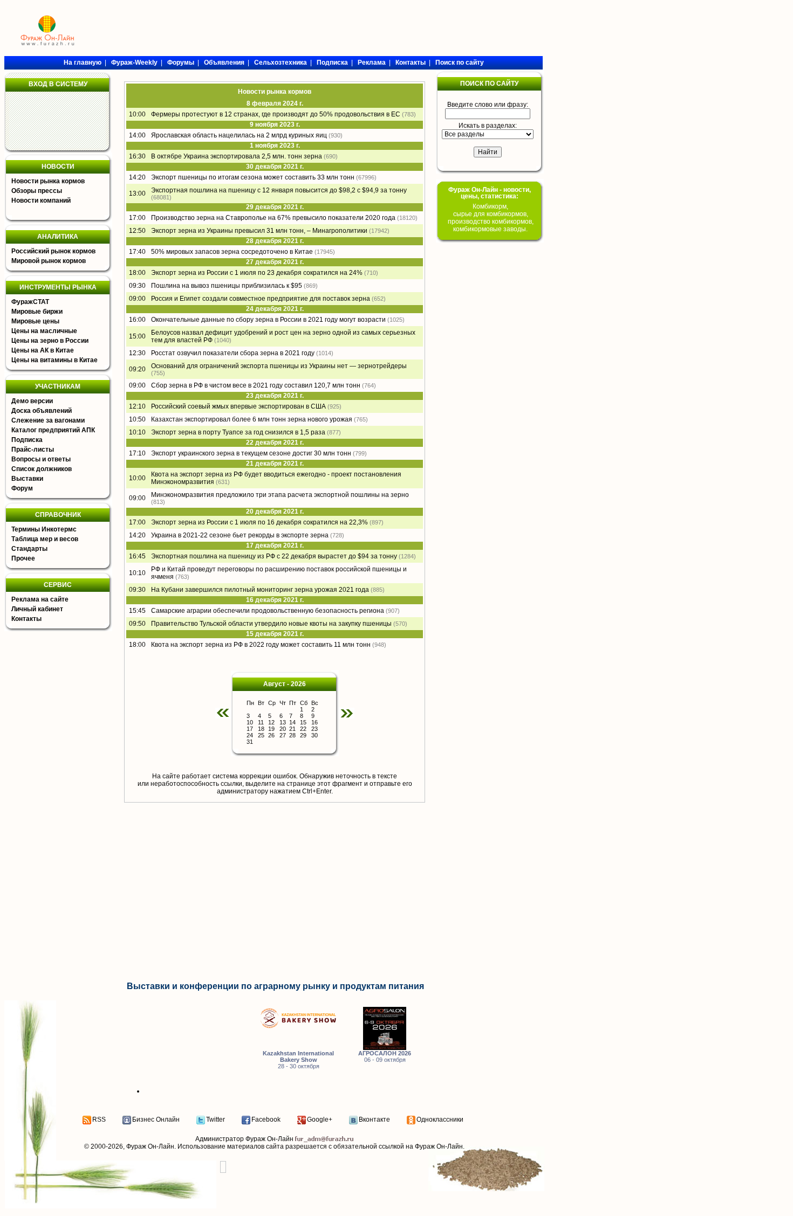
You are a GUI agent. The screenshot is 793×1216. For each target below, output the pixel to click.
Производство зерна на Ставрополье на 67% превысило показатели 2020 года (273, 218)
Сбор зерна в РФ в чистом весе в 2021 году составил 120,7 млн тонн (255, 385)
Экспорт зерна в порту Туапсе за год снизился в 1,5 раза (238, 432)
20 (282, 729)
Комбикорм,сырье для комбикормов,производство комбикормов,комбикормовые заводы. (491, 218)
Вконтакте (374, 1119)
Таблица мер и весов (44, 539)
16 (314, 722)
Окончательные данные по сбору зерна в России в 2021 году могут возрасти (268, 319)
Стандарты (29, 548)
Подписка (27, 440)
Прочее (23, 558)
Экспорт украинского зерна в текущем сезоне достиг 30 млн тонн (251, 453)
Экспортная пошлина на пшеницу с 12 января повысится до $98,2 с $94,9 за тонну (279, 190)
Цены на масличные (44, 331)
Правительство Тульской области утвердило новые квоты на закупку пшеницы (271, 623)
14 (292, 722)
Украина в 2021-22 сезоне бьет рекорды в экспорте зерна (240, 535)
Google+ (319, 1119)
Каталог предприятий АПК (53, 430)
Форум (22, 488)
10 (250, 722)
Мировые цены (35, 321)
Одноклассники (439, 1119)
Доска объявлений (41, 410)
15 (303, 722)
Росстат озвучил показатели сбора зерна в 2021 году (233, 353)
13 (282, 722)
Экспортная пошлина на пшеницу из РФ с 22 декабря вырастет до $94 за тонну (274, 556)
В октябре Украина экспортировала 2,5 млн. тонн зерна (236, 156)
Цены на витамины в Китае (54, 360)
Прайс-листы (32, 449)
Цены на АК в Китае (42, 350)
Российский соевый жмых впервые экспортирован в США (238, 406)
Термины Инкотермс (44, 529)
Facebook (266, 1119)
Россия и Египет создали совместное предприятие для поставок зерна (260, 298)
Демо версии (32, 401)
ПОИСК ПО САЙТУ (489, 83)
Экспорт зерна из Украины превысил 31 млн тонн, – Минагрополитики (259, 230)
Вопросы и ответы (41, 459)
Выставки (27, 478)
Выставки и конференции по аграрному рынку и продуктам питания (275, 986)
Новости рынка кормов (48, 181)
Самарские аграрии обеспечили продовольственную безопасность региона (267, 610)
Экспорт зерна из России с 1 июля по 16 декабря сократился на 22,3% (259, 522)
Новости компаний (41, 200)
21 (292, 729)
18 (261, 729)
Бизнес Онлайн (156, 1119)
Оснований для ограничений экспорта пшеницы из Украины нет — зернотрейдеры (279, 366)
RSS (99, 1119)
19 (271, 729)
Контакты (26, 619)
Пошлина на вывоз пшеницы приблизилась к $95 (226, 285)
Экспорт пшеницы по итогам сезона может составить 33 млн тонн (252, 177)
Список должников (41, 469)
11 (261, 722)
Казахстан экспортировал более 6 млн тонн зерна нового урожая (251, 419)
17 (250, 729)
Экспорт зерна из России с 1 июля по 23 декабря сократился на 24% (257, 273)
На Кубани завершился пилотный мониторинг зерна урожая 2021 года (260, 589)
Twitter (215, 1119)
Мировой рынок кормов (48, 261)
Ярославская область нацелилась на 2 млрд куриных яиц (239, 135)
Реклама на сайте (40, 599)
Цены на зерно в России (49, 340)
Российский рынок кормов (53, 251)
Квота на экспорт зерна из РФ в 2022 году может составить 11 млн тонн (261, 644)
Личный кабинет (37, 609)
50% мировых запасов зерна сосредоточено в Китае (232, 251)
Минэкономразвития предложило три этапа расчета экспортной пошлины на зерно (280, 495)
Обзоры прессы (36, 191)
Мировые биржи (37, 311)
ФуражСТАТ (30, 302)
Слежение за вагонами (48, 420)
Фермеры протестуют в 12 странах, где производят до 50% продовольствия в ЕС (275, 114)
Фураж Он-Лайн (150, 1146)
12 (271, 722)
